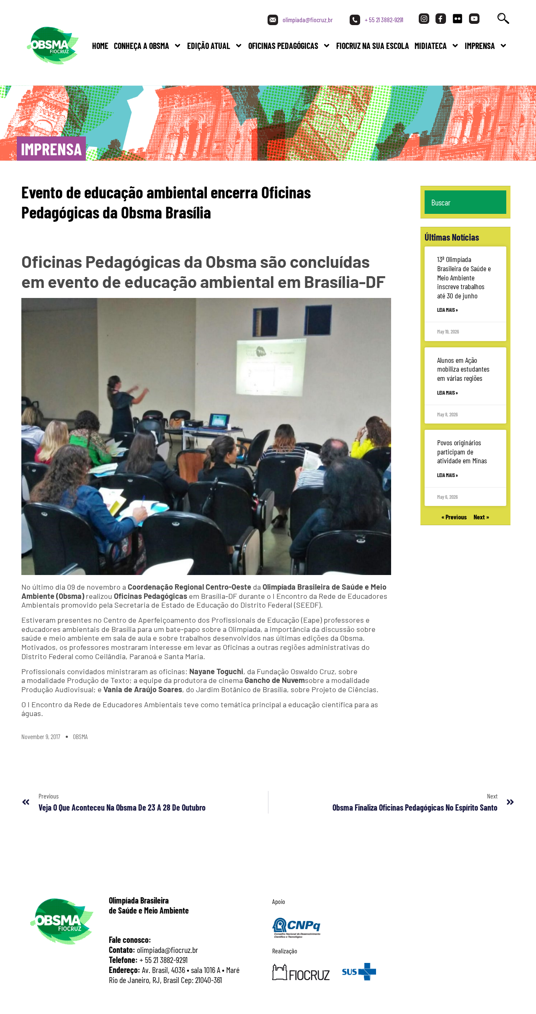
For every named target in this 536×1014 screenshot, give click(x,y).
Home (100, 46)
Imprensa (480, 46)
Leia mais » (447, 310)
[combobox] (465, 202)
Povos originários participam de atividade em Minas (462, 451)
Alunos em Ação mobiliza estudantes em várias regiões (463, 368)
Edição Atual (208, 46)
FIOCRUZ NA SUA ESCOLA (372, 46)
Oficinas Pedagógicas (283, 46)
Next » (481, 517)
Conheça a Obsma (141, 46)
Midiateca (431, 46)
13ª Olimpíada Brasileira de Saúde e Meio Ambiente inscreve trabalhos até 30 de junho (464, 277)
